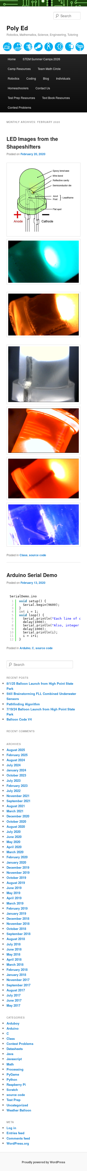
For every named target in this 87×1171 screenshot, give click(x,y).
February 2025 (17, 755)
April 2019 (14, 898)
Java (10, 1053)
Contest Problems (19, 107)
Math (10, 1064)
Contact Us (43, 88)
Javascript (14, 1059)
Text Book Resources (56, 98)
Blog (46, 78)
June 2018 (14, 949)
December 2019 (18, 867)
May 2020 (13, 841)
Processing (15, 1069)
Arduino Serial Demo (32, 574)
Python (12, 1079)
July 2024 (14, 765)
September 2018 (18, 933)
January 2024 (16, 770)
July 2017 (14, 995)
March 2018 (15, 964)
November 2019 (18, 872)
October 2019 (16, 877)
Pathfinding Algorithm (23, 704)
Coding (31, 78)
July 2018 (14, 944)
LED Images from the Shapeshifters (32, 142)
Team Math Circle (49, 69)
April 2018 (14, 959)
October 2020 (16, 821)
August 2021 (16, 806)
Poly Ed (17, 28)
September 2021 (18, 800)
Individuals (63, 78)
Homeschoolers (18, 88)
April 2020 (14, 846)
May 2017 (13, 1005)
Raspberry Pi (16, 1084)
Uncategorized (17, 1105)
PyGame (13, 1074)
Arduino (25, 648)
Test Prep (14, 1099)
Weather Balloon (19, 1110)
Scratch (12, 1089)
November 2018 (18, 923)
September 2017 (18, 985)
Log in (11, 1127)
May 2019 (13, 892)
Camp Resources (19, 69)
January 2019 (16, 913)
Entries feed (15, 1133)
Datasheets (15, 1048)
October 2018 (16, 928)
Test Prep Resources (21, 98)
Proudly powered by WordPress (43, 1162)
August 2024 (16, 760)
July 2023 (14, 780)
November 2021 (18, 795)
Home (12, 59)
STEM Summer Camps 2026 (41, 59)
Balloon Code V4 (19, 719)
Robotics (13, 78)
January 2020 (16, 862)
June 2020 (14, 836)
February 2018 (17, 969)
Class (24, 555)
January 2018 (16, 974)
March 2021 (15, 811)
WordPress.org (18, 1143)
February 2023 (17, 785)
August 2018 (16, 938)
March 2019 (15, 903)
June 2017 (14, 1000)
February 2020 (17, 857)
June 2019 (14, 887)
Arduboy (13, 1023)
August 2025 (16, 749)
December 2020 (18, 816)
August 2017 (16, 990)
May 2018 (13, 954)
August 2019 (16, 882)
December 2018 (18, 918)
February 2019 (17, 908)
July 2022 (14, 790)
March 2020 (15, 852)
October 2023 (16, 775)
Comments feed (18, 1138)
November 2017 (18, 979)
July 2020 (14, 831)
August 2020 (16, 826)
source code (37, 555)
